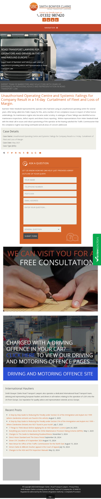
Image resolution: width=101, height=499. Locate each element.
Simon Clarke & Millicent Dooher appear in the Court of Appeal (34, 447)
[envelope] (40, 153)
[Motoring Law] (50, 382)
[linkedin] (32, 153)
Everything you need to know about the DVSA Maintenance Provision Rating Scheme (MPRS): (46, 431)
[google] (35, 153)
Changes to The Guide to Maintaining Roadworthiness (30, 434)
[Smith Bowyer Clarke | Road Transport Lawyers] (50, 6)
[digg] (20, 153)
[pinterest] (16, 153)
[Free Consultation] (50, 313)
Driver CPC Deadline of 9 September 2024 (25, 440)
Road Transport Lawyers (59, 487)
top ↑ (50, 497)
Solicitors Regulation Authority (52, 492)
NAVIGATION (49, 27)
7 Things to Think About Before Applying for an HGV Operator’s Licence (37, 428)
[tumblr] (23, 153)
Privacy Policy (74, 487)
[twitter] (12, 153)
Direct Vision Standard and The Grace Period (26, 437)
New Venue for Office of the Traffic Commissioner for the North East (36, 444)
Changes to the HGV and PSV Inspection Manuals (28, 450)
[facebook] (7, 153)
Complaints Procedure (73, 492)
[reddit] (27, 153)
